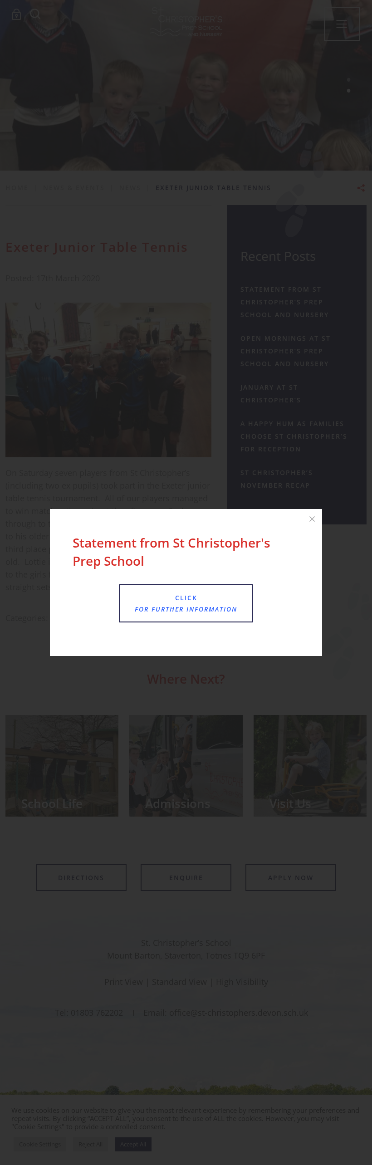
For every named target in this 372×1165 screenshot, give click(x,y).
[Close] (312, 519)
